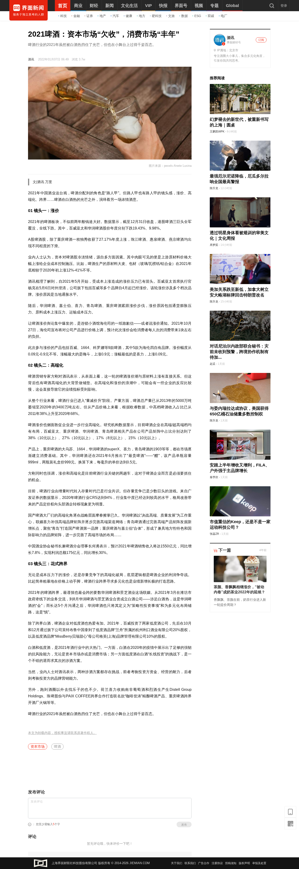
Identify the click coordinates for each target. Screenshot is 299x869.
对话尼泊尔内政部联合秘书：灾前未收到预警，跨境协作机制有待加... (239, 352)
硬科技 (157, 16)
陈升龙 (214, 188)
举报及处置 (259, 863)
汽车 (116, 16)
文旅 (171, 16)
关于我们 (176, 863)
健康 (129, 16)
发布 (184, 824)
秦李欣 (214, 477)
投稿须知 (230, 863)
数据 (184, 16)
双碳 (211, 16)
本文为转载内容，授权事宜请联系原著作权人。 (62, 733)
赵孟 (212, 363)
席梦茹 (214, 245)
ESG (197, 16)
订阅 (261, 40)
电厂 (224, 16)
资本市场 (38, 746)
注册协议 (217, 863)
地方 (142, 16)
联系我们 (190, 863)
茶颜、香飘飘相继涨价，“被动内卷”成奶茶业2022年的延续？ (239, 589)
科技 (63, 16)
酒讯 (31, 59)
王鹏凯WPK (217, 131)
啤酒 (57, 746)
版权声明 (244, 863)
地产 (103, 16)
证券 (89, 16)
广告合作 (203, 863)
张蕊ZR (214, 533)
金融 (76, 16)
